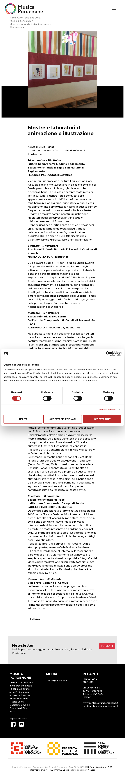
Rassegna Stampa (57, 680)
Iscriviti (107, 646)
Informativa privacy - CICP (100, 767)
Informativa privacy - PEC (41, 770)
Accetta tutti (102, 419)
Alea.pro (91, 770)
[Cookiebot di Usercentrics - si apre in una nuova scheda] (108, 353)
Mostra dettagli (107, 409)
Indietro (35, 619)
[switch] (47, 398)
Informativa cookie (63, 770)
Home (13, 17)
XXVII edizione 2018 (29, 17)
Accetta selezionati (62, 419)
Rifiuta (22, 419)
